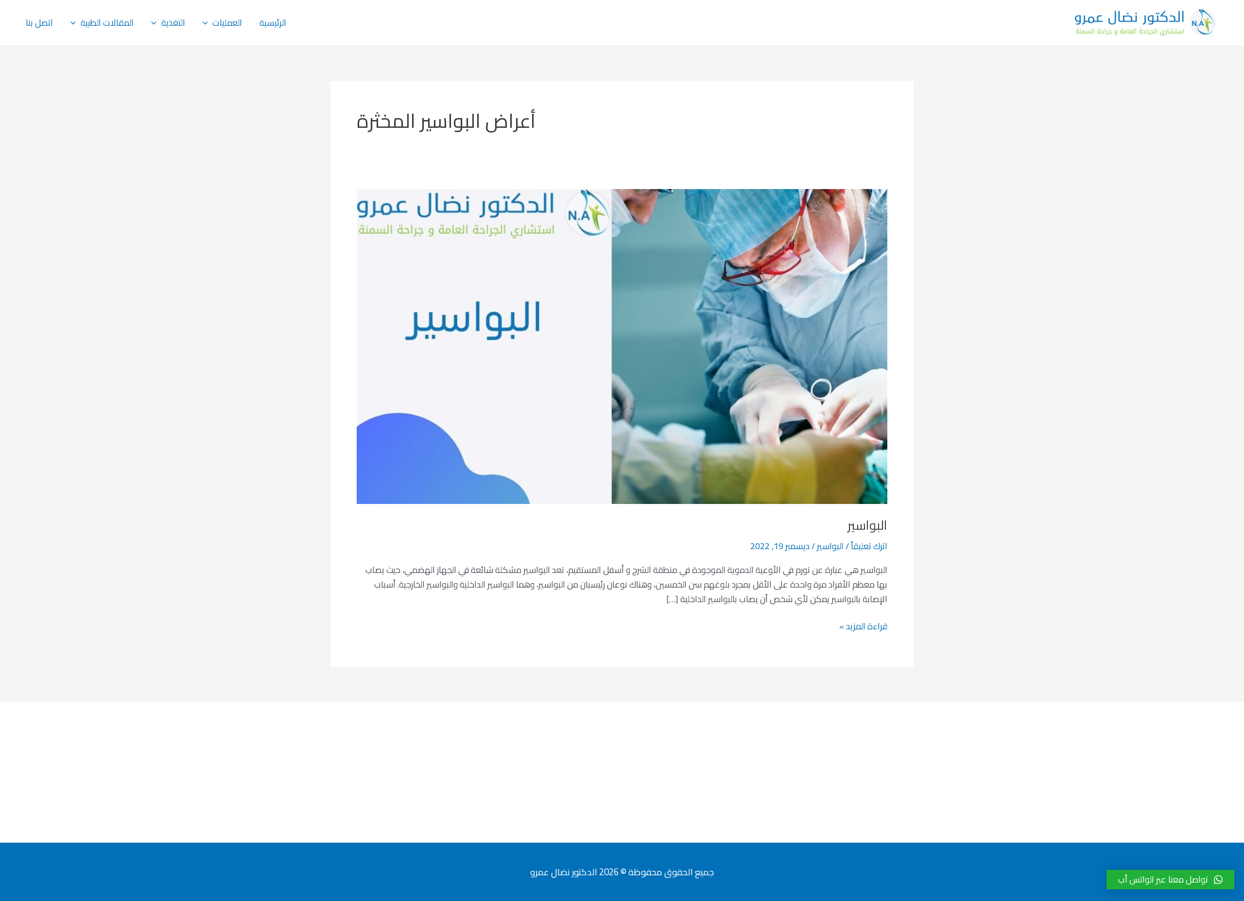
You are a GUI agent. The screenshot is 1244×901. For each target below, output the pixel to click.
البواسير (867, 525)
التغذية (173, 23)
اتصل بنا (39, 23)
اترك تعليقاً (869, 546)
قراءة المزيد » (863, 626)
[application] (208, 22)
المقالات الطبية (107, 23)
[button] (1170, 879)
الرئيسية (272, 23)
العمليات (227, 23)
